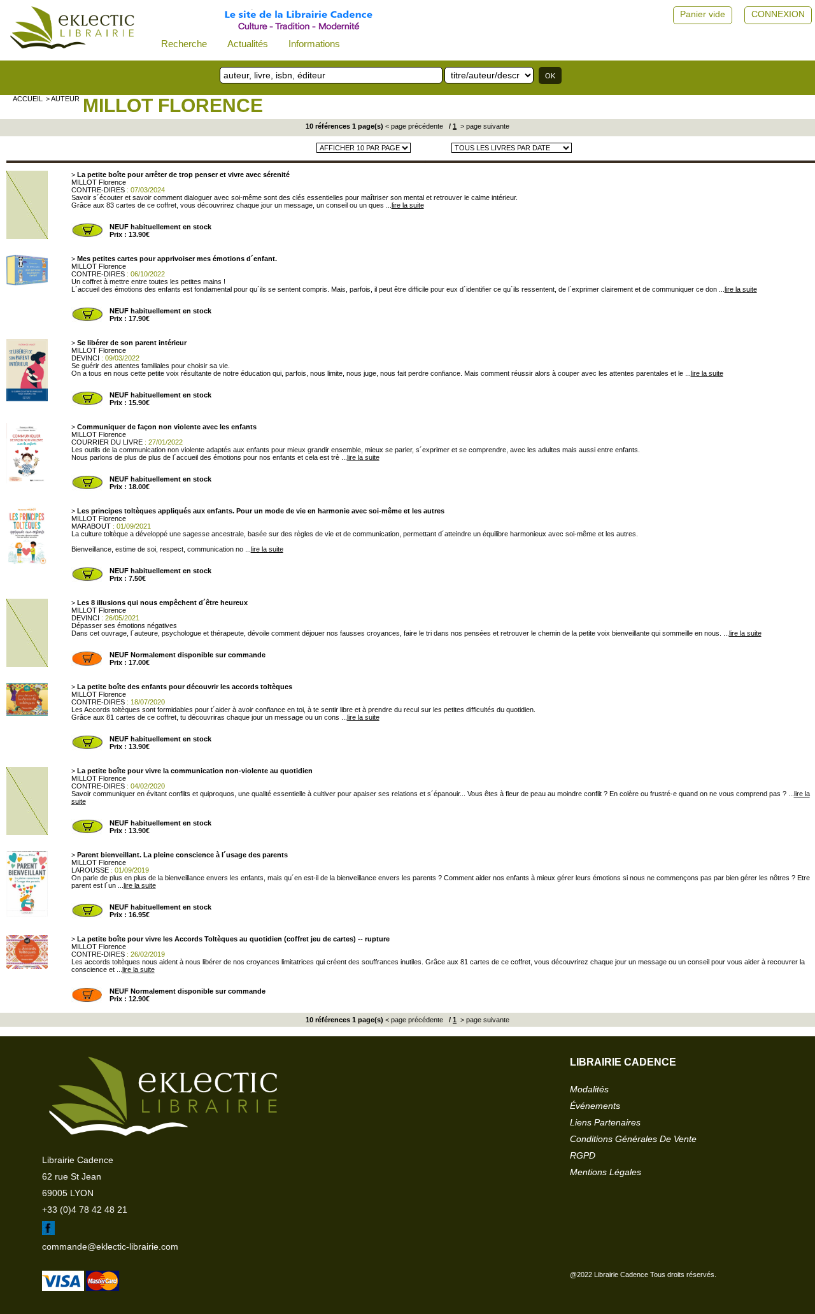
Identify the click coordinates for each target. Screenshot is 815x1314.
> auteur (63, 99)
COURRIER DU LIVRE (107, 442)
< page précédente (414, 126)
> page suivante (483, 126)
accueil (28, 99)
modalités (589, 1089)
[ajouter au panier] (87, 235)
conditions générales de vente (633, 1139)
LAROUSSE (90, 870)
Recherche (184, 43)
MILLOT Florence (173, 105)
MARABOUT (91, 526)
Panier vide (702, 14)
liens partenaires (605, 1122)
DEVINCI (85, 358)
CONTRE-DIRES (98, 190)
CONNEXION (778, 14)
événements (595, 1106)
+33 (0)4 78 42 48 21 (84, 1209)
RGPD (582, 1155)
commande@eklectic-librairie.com (110, 1246)
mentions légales (605, 1172)
